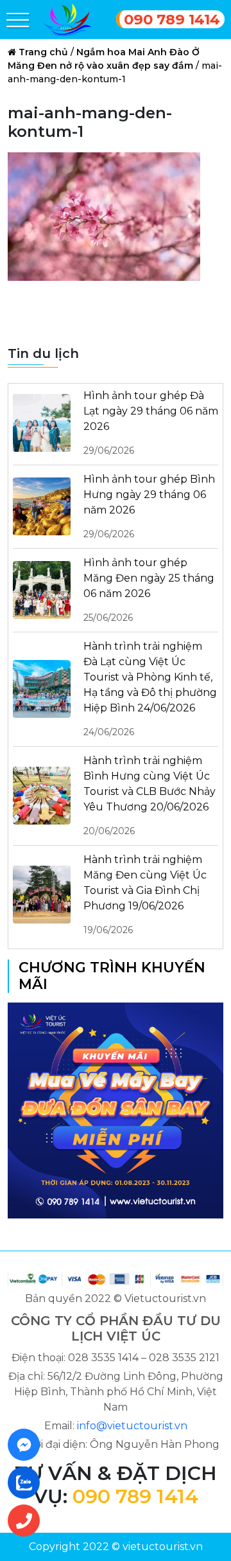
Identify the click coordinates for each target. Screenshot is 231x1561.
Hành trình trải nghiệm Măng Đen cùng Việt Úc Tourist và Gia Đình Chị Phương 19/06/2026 (145, 894)
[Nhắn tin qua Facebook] (27, 1445)
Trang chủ (43, 52)
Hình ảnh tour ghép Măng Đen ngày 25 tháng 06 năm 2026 (148, 590)
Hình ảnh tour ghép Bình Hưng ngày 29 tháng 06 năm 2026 (149, 506)
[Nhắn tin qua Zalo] (27, 1482)
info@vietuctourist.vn (132, 1426)
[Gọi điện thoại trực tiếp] (27, 1520)
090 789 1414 (172, 19)
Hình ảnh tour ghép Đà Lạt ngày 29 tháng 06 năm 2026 (150, 422)
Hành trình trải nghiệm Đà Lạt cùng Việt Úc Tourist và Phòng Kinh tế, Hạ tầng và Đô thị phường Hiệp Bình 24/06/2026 (150, 689)
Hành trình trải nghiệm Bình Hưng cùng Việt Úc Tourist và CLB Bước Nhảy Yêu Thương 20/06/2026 (149, 795)
